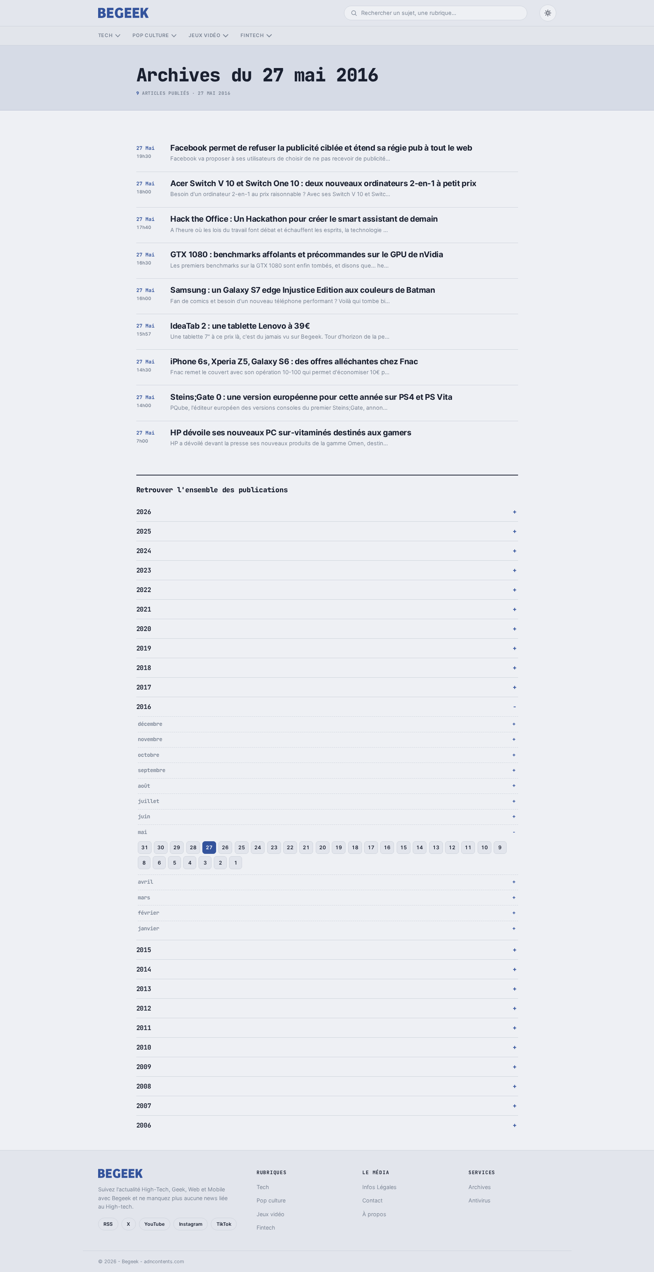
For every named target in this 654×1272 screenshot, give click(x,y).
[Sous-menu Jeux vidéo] (225, 35)
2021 (143, 609)
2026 (143, 512)
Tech (105, 35)
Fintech (252, 35)
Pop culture (150, 35)
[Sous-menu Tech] (117, 35)
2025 (143, 531)
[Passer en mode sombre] (547, 13)
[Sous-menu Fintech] (268, 35)
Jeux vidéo (205, 35)
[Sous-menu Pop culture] (173, 35)
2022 (143, 590)
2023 (143, 570)
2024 (143, 551)
